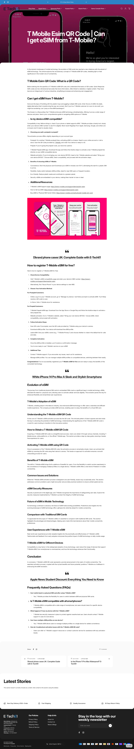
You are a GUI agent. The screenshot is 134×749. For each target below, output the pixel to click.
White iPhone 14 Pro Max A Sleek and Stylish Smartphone (67, 377)
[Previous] (48, 2)
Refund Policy (33, 722)
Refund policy (6, 746)
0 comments (104, 649)
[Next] (86, 2)
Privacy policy (13, 746)
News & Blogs (52, 724)
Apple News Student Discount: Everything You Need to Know (67, 579)
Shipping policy (28, 746)
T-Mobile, (58, 142)
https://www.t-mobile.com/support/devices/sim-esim (68, 186)
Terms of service (20, 746)
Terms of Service (34, 727)
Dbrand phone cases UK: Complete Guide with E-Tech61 (67, 257)
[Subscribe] (110, 725)
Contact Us (51, 722)
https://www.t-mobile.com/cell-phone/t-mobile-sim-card (74, 193)
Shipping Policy (33, 724)
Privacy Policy (33, 719)
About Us (51, 719)
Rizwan (13, 743)
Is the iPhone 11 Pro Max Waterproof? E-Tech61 (86, 662)
